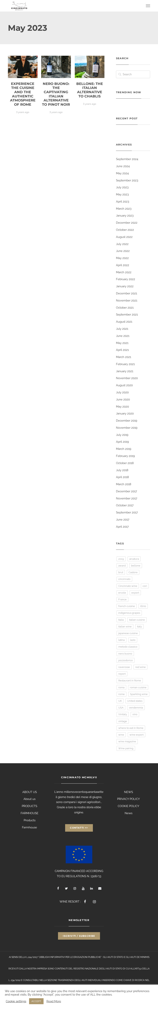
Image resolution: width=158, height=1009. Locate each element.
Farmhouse (29, 827)
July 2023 (122, 187)
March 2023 (123, 208)
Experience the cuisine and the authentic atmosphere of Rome (22, 94)
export (135, 592)
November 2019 (126, 427)
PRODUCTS (29, 806)
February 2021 (125, 364)
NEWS (128, 792)
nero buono (125, 653)
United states (134, 700)
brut (120, 572)
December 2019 (126, 420)
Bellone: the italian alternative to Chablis (89, 90)
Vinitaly (122, 714)
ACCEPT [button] (36, 1001)
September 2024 (127, 159)
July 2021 (122, 329)
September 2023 (127, 180)
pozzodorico (125, 660)
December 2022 (126, 222)
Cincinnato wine (127, 586)
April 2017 (122, 526)
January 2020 (125, 413)
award (122, 565)
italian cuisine (137, 619)
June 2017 (122, 519)
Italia (121, 619)
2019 (121, 558)
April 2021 (122, 350)
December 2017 (126, 491)
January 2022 (125, 286)
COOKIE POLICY (128, 806)
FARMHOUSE (29, 813)
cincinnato (124, 579)
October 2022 (125, 230)
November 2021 (126, 300)
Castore (133, 572)
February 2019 (125, 456)
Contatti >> (79, 827)
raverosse (124, 667)
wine (121, 734)
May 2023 (122, 194)
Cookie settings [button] (16, 1001)
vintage (122, 721)
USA (121, 707)
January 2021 (124, 371)
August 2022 (124, 237)
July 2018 (122, 470)
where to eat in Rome (130, 728)
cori (145, 586)
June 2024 (123, 166)
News (128, 813)
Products (29, 820)
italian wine (125, 626)
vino (134, 714)
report (122, 673)
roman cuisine (138, 687)
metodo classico (127, 646)
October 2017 (125, 505)
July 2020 (122, 392)
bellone (135, 565)
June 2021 (122, 336)
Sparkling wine (139, 694)
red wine (140, 667)
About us (29, 799)
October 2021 (125, 307)
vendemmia (136, 707)
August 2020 (124, 385)
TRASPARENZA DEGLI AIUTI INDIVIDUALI (80, 980)
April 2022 (122, 265)
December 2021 (126, 293)
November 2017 (126, 498)
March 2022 (123, 272)
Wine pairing (125, 748)
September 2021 (127, 314)
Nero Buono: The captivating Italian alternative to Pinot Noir (56, 94)
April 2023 (122, 201)
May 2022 (122, 258)
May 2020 (122, 406)
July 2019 (122, 435)
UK (120, 700)
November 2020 (127, 378)
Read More (53, 1001)
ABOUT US (29, 792)
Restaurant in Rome (129, 680)
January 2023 (125, 215)
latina (121, 640)
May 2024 (122, 173)
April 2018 (122, 477)
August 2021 (124, 321)
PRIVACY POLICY (128, 799)
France (122, 599)
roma (121, 687)
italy (139, 626)
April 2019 (122, 441)
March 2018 (123, 484)
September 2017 (127, 512)
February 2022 (125, 279)
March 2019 (123, 449)
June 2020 (123, 399)
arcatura (134, 558)
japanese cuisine (128, 633)
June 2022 (123, 251)
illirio (143, 606)
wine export (136, 734)
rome (121, 694)
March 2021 (123, 357)
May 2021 (122, 343)
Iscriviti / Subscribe (79, 935)
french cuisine (126, 606)
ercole (122, 592)
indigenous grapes (129, 612)
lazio (132, 640)
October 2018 (125, 463)
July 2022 (122, 244)
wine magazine (127, 741)
